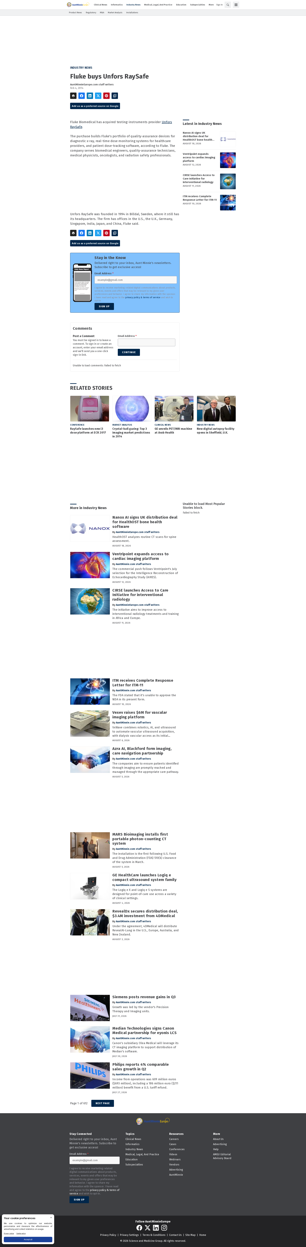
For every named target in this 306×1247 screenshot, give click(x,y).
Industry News (81, 67)
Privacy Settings (129, 1234)
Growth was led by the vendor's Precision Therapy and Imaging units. (140, 1009)
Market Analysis (122, 425)
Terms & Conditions (153, 1234)
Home (202, 1234)
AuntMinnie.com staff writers (133, 564)
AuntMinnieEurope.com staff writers (92, 84)
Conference (77, 425)
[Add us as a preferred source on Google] (115, 96)
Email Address (104, 273)
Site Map (190, 1234)
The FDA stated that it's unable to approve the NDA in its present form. (144, 697)
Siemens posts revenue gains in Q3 (144, 997)
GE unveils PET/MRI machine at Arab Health (173, 430)
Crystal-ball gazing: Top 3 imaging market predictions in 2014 (131, 432)
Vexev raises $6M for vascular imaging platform (139, 714)
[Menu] (236, 5)
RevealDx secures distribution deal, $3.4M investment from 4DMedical (145, 913)
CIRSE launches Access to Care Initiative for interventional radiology (199, 178)
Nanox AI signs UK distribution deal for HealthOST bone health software (197, 136)
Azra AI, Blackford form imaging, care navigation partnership (142, 750)
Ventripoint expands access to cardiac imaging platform (199, 157)
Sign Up (104, 306)
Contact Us (175, 1234)
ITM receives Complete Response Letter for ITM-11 (200, 198)
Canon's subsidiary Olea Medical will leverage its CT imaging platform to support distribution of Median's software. (145, 1047)
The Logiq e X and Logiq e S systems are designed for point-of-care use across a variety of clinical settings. (144, 894)
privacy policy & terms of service (142, 297)
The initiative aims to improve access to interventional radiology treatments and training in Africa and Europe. (145, 614)
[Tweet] (98, 96)
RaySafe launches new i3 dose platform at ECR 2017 (88, 430)
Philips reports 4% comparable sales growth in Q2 (140, 1066)
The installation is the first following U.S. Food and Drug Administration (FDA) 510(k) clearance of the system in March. (144, 858)
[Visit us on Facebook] (139, 1228)
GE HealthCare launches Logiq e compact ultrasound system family (144, 877)
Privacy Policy (108, 1234)
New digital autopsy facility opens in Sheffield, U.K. (215, 430)
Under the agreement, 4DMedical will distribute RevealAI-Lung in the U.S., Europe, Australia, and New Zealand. (145, 930)
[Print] (73, 96)
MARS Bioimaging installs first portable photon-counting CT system (140, 839)
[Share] (81, 96)
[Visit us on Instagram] (164, 1228)
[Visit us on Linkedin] (156, 1228)
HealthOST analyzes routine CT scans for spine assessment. (144, 539)
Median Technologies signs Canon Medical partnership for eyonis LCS (144, 1030)
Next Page (103, 1103)
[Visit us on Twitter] (147, 1228)
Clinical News (163, 425)
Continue (129, 352)
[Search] (228, 5)
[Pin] (106, 96)
